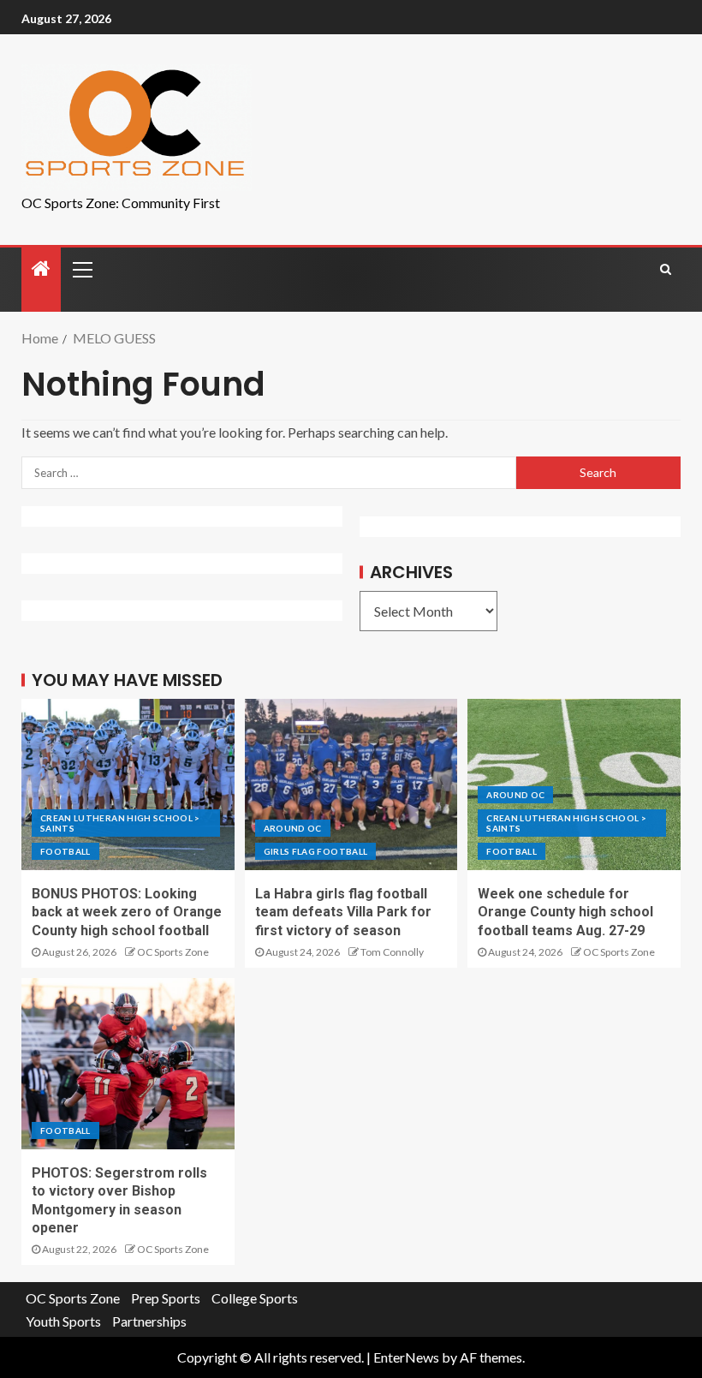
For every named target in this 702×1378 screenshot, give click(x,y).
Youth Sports (63, 1321)
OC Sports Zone (173, 952)
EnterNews (406, 1357)
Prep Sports (165, 1298)
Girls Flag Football (316, 851)
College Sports (254, 1298)
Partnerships (149, 1321)
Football (65, 851)
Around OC (293, 828)
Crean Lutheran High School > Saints (120, 823)
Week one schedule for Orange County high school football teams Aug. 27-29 (565, 912)
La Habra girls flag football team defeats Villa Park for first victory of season (343, 912)
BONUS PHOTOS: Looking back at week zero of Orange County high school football (127, 912)
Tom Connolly (392, 952)
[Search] (665, 269)
